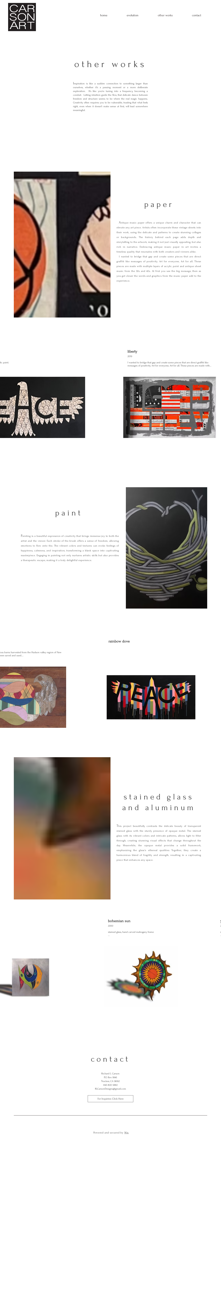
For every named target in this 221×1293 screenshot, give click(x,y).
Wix (126, 1132)
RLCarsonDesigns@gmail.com (110, 1088)
